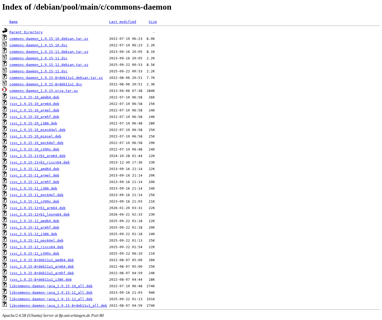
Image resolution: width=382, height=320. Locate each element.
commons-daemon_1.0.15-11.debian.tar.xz (48, 52)
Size (153, 22)
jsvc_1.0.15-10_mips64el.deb (37, 130)
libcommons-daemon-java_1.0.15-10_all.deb (51, 286)
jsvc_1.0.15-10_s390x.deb (34, 149)
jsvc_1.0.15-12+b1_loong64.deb (39, 214)
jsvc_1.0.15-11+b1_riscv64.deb (39, 162)
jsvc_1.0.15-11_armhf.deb (34, 182)
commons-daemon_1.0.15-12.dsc (38, 71)
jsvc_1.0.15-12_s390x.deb (34, 253)
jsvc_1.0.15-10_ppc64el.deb (36, 143)
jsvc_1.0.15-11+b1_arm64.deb (37, 156)
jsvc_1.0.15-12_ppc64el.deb (36, 240)
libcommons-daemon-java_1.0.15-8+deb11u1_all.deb (58, 306)
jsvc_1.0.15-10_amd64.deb (34, 97)
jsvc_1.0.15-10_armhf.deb (34, 117)
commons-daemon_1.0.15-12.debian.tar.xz (48, 65)
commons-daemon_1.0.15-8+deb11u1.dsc (45, 84)
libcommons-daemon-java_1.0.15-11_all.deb (51, 292)
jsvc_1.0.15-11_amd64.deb (34, 169)
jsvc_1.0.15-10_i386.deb (33, 123)
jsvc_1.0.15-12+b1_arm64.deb (37, 208)
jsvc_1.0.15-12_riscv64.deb (36, 247)
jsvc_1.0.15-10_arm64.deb (34, 104)
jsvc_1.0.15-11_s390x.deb (34, 201)
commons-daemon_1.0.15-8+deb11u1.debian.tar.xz (56, 78)
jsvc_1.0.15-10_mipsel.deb (35, 136)
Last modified (122, 22)
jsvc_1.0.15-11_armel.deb (34, 175)
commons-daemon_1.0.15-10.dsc (38, 45)
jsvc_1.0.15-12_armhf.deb (34, 227)
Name (13, 22)
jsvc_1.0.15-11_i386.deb (33, 188)
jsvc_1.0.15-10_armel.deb (34, 110)
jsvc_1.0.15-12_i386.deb (33, 234)
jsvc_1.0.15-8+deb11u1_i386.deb (40, 279)
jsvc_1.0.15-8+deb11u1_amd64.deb (41, 260)
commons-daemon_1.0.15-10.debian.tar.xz (48, 39)
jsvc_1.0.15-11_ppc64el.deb (36, 195)
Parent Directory (26, 32)
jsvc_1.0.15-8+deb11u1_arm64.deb (41, 266)
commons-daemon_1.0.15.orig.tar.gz (43, 91)
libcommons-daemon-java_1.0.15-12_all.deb (51, 299)
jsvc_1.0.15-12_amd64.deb (34, 221)
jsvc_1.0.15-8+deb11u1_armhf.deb (41, 273)
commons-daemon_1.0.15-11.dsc (38, 58)
